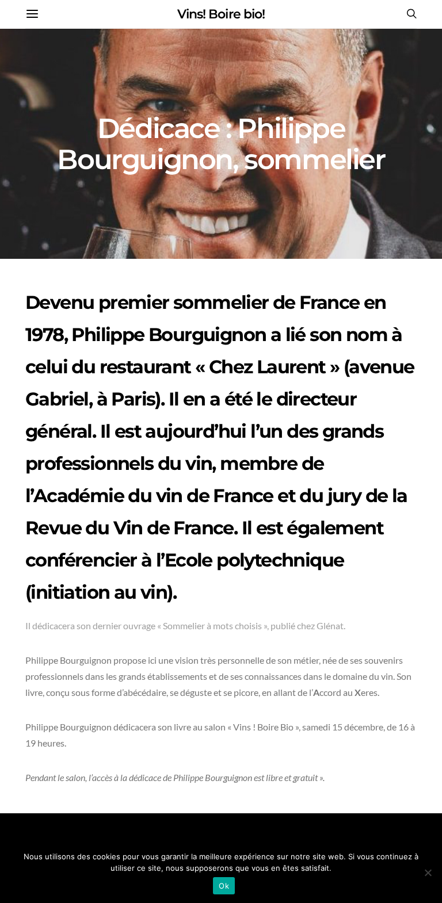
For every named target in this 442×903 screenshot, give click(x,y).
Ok (224, 885)
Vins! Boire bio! (220, 14)
